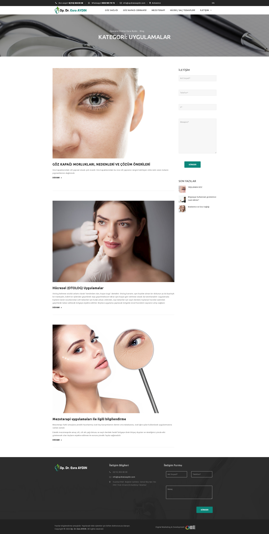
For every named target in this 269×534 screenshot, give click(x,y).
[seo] (190, 527)
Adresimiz (156, 3)
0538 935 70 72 (108, 3)
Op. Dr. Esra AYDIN (78, 529)
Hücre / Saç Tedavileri (182, 10)
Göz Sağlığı (111, 10)
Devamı (56, 178)
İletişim (204, 10)
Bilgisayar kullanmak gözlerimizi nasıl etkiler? (202, 198)
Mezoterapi (158, 10)
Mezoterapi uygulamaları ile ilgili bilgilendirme (89, 419)
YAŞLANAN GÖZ (195, 187)
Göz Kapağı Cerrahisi (135, 10)
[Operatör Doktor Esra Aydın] (71, 10)
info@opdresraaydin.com (134, 3)
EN (213, 3)
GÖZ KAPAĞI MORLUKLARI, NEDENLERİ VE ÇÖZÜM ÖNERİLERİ (101, 164)
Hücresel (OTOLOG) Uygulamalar (78, 288)
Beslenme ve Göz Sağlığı (198, 207)
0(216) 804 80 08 (76, 3)
